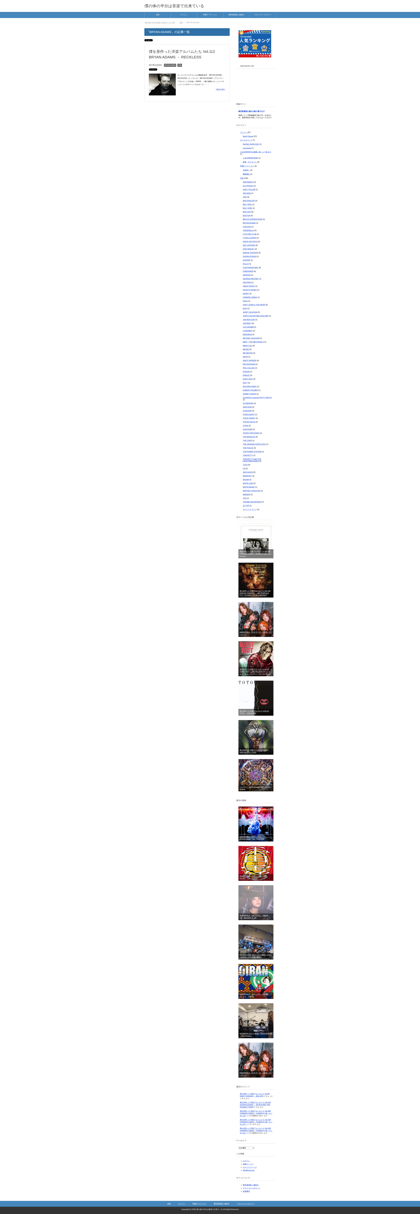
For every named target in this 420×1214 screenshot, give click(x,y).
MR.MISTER (248, 353)
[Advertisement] (255, 85)
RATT (245, 383)
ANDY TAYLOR (249, 190)
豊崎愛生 (246, 174)
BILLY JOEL (247, 208)
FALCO (246, 264)
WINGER (246, 494)
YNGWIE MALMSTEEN (252, 502)
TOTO (245, 465)
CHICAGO (247, 227)
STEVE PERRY (249, 418)
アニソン (183, 15)
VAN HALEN (248, 472)
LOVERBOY (248, 331)
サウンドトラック (250, 509)
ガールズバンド (246, 140)
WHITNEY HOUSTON (251, 491)
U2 (244, 468)
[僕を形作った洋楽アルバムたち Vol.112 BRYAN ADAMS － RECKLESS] (162, 94)
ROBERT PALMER (250, 390)
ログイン (246, 1161)
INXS (245, 308)
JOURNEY (247, 323)
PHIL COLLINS (249, 368)
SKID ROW (247, 407)
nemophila (247, 148)
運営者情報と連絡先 (236, 15)
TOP (161, 22)
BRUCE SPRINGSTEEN (252, 219)
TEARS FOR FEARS (251, 433)
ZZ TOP (246, 506)
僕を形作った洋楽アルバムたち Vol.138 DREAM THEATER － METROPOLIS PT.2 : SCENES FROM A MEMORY (255, 593)
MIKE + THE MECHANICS (253, 342)
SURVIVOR (247, 429)
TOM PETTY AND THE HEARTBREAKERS (252, 460)
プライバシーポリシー (262, 15)
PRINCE (246, 375)
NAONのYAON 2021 (251, 144)
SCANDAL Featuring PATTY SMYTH (257, 398)
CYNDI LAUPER (249, 238)
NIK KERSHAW (249, 364)
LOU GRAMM (248, 327)
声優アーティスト (210, 15)
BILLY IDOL (247, 204)
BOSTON (246, 216)
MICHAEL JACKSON (251, 338)
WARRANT (247, 476)
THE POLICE (248, 448)
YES (244, 498)
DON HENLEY (248, 249)
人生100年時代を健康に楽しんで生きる (255, 152)
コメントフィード (250, 1167)
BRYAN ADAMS (170, 65)
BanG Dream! (248, 136)
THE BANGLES (249, 437)
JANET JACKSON (250, 312)
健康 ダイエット (250, 162)
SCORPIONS (248, 403)
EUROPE (246, 260)
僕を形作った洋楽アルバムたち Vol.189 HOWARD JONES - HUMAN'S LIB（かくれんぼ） (256, 553)
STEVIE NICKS (249, 422)
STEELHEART (249, 414)
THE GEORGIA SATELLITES (254, 444)
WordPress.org (248, 1170)
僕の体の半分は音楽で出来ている (174, 6)
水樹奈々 (246, 170)
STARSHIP (247, 411)
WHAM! (246, 480)
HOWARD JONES (250, 297)
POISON (246, 372)
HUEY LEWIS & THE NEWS (254, 305)
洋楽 (157, 15)
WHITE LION (248, 483)
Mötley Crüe (247, 346)
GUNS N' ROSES (250, 290)
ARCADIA (247, 193)
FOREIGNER (248, 271)
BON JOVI (247, 212)
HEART (246, 294)
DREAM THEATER (250, 253)
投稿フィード (248, 1164)
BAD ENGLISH (249, 201)
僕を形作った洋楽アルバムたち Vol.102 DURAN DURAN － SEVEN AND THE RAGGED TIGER (255, 1105)
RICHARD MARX (250, 386)
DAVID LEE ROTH (250, 242)
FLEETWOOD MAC (250, 268)
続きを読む (220, 89)
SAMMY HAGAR (249, 394)
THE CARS (247, 440)
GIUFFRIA (247, 282)
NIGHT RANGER (249, 360)
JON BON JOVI (249, 320)
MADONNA (247, 334)
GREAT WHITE (249, 286)
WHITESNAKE (249, 487)
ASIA (245, 197)
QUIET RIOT (248, 379)
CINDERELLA (248, 230)
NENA (245, 357)
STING (245, 426)
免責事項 (246, 1191)
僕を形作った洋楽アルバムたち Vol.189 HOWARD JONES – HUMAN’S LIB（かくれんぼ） (256, 1113)
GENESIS (247, 275)
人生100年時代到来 (250, 158)
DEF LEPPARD (249, 245)
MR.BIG (246, 349)
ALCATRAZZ (248, 186)
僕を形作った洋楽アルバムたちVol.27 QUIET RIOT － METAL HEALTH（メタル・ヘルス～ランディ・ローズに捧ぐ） (255, 671)
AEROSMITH (248, 182)
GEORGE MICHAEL (251, 279)
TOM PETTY (248, 455)
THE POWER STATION (252, 452)
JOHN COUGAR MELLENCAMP (256, 316)
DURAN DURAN (249, 256)
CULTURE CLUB (249, 234)
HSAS (245, 301)
